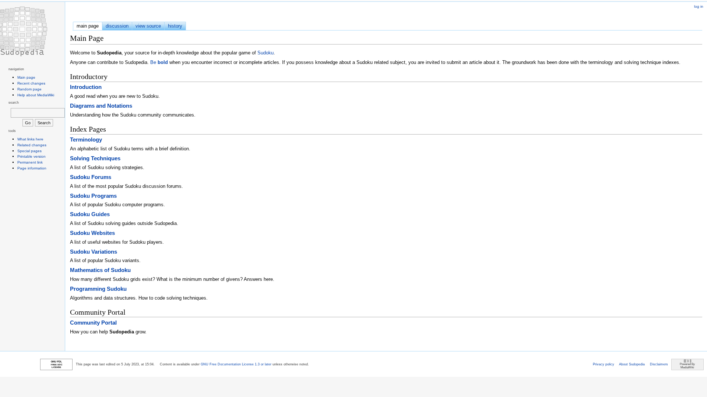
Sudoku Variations (93, 251)
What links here (30, 139)
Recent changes (31, 83)
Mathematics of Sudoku (100, 270)
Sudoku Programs (93, 196)
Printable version (31, 156)
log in (698, 6)
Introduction (86, 87)
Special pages (29, 151)
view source (148, 26)
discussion (117, 26)
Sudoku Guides (90, 214)
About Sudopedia (632, 364)
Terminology (86, 139)
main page (88, 26)
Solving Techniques (95, 158)
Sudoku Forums (90, 177)
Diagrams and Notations (101, 106)
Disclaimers (659, 364)
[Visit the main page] (22, 31)
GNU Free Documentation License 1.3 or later (236, 364)
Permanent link (30, 162)
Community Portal (93, 322)
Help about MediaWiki (35, 95)
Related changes (31, 145)
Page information (31, 168)
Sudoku (265, 53)
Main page (26, 77)
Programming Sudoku (98, 289)
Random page (29, 89)
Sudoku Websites (92, 233)
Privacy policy (603, 364)
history (175, 26)
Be (159, 62)
